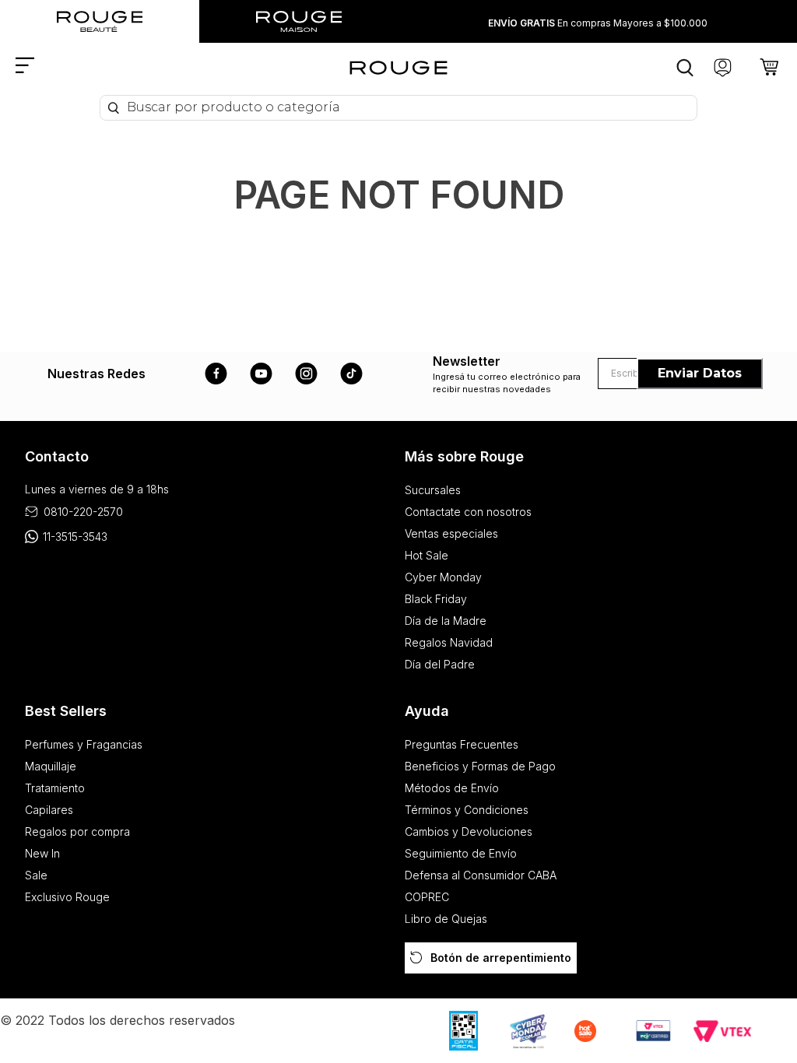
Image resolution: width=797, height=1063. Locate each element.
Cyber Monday (443, 577)
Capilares (49, 809)
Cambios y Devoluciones (468, 831)
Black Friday (436, 598)
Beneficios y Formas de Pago (480, 766)
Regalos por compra (77, 831)
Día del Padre (440, 664)
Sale (36, 875)
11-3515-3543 (75, 536)
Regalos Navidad (449, 642)
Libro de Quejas (446, 918)
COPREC (427, 896)
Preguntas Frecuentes (461, 744)
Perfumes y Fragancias (83, 744)
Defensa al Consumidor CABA (480, 875)
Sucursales (433, 489)
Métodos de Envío (452, 788)
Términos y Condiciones (466, 809)
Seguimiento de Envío (461, 853)
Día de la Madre (445, 620)
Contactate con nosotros (468, 511)
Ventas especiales (451, 533)
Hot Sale (426, 555)
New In (42, 853)
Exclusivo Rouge (67, 896)
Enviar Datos (700, 373)
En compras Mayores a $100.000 (597, 23)
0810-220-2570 (83, 511)
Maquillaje (50, 766)
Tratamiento (55, 788)
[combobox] (398, 108)
